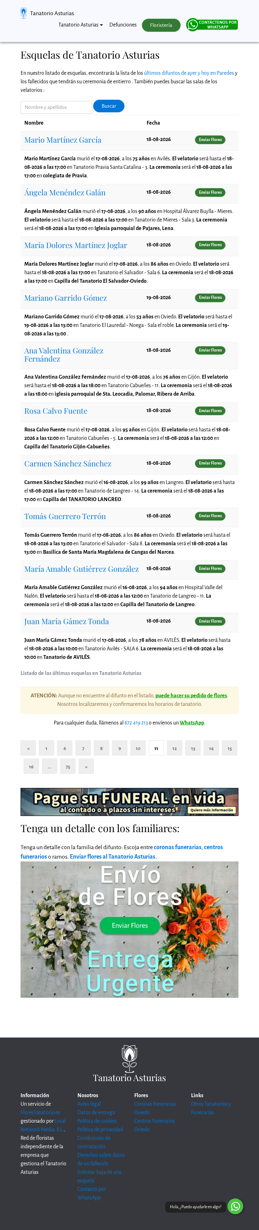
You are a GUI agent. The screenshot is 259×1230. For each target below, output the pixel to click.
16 (31, 766)
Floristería (161, 25)
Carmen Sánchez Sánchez (67, 463)
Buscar (109, 106)
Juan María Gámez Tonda (66, 621)
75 (68, 766)
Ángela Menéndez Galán (64, 192)
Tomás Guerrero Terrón (65, 516)
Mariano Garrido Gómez (65, 298)
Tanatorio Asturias (52, 13)
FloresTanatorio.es (40, 1112)
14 (211, 748)
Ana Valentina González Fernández (63, 354)
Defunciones (123, 25)
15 (230, 748)
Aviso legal (89, 1104)
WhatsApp (192, 723)
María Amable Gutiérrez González (81, 569)
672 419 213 (136, 723)
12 (174, 748)
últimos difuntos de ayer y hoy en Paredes (189, 73)
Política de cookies (97, 1121)
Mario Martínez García (62, 139)
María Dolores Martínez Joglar (75, 245)
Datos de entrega (96, 1112)
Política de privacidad (100, 1129)
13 (193, 748)
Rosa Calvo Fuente (55, 410)
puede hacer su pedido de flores (191, 696)
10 (138, 748)
